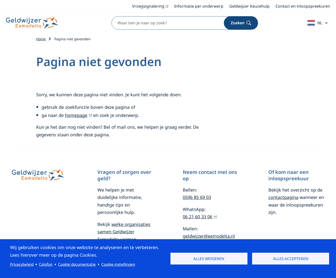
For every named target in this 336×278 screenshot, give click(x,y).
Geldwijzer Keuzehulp (249, 6)
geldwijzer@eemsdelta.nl (209, 236)
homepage (77, 115)
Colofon (45, 264)
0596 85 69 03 (197, 197)
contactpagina (283, 197)
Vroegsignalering (150, 6)
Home (41, 39)
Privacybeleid (21, 264)
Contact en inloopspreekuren (302, 6)
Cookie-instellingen (118, 264)
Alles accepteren (290, 258)
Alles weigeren (208, 258)
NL (319, 23)
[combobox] (178, 23)
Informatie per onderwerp (198, 6)
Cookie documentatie (77, 264)
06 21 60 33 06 (199, 217)
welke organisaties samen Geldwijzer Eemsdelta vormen (124, 231)
